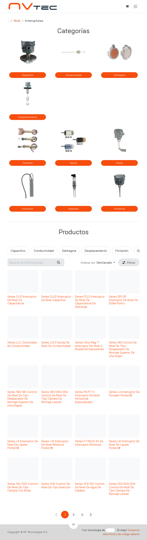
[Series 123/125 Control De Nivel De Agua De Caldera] (90, 468)
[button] (97, 262)
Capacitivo (27, 75)
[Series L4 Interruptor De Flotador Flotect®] (124, 376)
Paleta (119, 162)
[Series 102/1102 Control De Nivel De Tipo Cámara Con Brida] (22, 468)
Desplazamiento (27, 117)
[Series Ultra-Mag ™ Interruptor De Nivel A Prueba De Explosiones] (90, 327)
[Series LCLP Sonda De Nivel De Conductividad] (56, 327)
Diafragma (119, 75)
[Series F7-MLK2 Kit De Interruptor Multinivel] (90, 426)
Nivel (17, 21)
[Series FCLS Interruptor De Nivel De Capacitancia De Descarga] (90, 281)
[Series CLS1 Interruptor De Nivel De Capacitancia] (22, 281)
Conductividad (74, 75)
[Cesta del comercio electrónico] (127, 6)
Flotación (28, 162)
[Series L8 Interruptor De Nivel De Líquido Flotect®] (124, 426)
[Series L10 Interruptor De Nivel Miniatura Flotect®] (56, 426)
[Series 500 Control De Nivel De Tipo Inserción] (56, 468)
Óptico (73, 162)
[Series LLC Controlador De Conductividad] (22, 327)
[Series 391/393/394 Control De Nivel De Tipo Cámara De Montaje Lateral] (56, 376)
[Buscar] (58, 262)
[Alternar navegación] (135, 6)
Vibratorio (119, 208)
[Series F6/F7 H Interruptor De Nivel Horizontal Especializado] (90, 376)
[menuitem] (18, 251)
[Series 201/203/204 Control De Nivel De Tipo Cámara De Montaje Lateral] (124, 468)
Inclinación (27, 208)
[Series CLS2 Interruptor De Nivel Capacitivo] (56, 281)
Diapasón (73, 208)
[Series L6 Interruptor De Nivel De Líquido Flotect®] (22, 426)
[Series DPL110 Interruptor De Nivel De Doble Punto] (124, 281)
